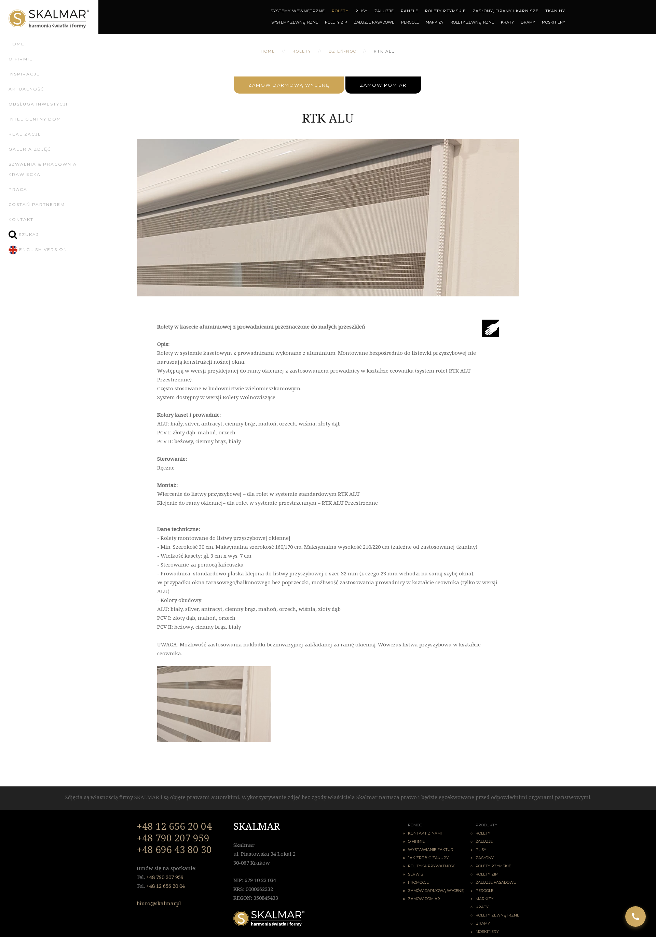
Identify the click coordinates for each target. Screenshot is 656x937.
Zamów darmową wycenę (289, 85)
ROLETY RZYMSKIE (445, 11)
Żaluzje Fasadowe (374, 22)
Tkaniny (555, 11)
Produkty (486, 825)
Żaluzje (384, 11)
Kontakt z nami (425, 833)
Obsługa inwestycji (38, 104)
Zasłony (485, 857)
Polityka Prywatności (432, 866)
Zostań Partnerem (37, 204)
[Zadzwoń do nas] (635, 916)
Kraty (507, 22)
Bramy (528, 22)
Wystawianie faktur (430, 849)
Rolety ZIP (336, 22)
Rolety (340, 11)
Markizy (434, 22)
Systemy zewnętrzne (294, 22)
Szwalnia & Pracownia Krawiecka (43, 169)
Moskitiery (553, 22)
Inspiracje (24, 73)
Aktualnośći (27, 89)
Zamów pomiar (383, 85)
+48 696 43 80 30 (174, 849)
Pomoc (415, 825)
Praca (18, 189)
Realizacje (25, 134)
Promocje (418, 882)
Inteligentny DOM (35, 119)
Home (17, 43)
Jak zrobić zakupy (428, 857)
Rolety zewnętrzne (472, 22)
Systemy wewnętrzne (298, 11)
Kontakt (21, 219)
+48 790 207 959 (173, 837)
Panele (409, 11)
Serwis (415, 874)
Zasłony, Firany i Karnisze (505, 11)
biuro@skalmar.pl (159, 903)
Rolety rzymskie (493, 866)
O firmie (21, 58)
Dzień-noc (342, 51)
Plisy (361, 11)
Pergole (410, 22)
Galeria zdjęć (30, 149)
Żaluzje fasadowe (496, 882)
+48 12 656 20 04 (174, 826)
